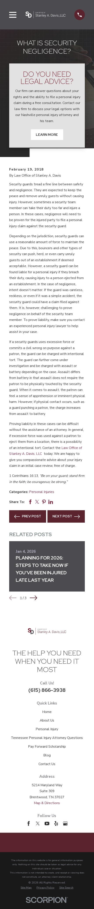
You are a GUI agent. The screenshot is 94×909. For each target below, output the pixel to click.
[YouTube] (47, 823)
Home (47, 711)
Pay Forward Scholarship (47, 746)
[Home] (45, 14)
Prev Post (31, 516)
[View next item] (33, 598)
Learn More (47, 134)
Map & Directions (47, 803)
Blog (47, 755)
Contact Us (46, 764)
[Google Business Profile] (65, 823)
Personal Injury (47, 729)
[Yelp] (56, 823)
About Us (47, 720)
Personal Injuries (41, 491)
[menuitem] (26, 887)
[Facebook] (28, 823)
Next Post (62, 516)
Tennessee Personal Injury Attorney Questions (47, 737)
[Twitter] (37, 823)
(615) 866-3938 (47, 690)
